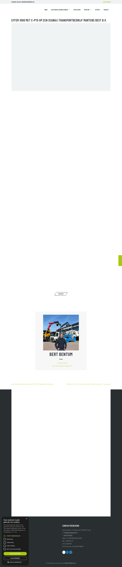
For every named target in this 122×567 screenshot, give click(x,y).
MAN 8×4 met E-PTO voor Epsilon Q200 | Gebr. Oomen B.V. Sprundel (88, 384)
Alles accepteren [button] (15, 553)
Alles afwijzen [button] (15, 558)
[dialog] (15, 541)
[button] (15, 562)
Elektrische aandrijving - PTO (49, 288)
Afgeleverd (77, 10)
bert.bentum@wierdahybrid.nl (62, 366)
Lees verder (14, 532)
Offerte (97, 10)
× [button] (26, 518)
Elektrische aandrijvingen (59, 10)
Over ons (86, 10)
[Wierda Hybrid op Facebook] (63, 552)
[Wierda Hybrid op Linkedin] (67, 552)
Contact (106, 10)
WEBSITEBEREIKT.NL (70, 563)
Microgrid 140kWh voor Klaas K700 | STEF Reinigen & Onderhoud (33, 384)
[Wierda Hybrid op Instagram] (70, 552)
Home (45, 10)
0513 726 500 (107, 2)
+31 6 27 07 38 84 (62, 363)
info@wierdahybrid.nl (71, 533)
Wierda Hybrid (15, 10)
